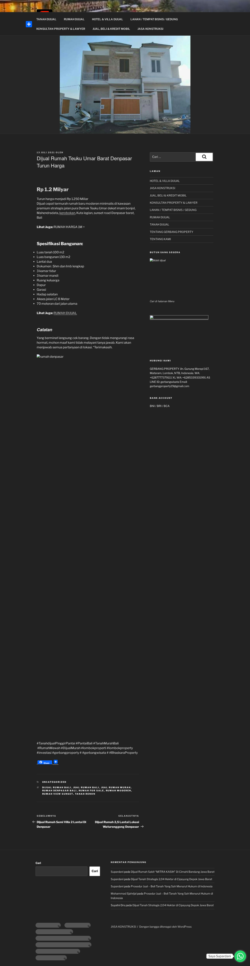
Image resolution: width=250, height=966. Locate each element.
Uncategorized (54, 782)
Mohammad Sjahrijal (124, 893)
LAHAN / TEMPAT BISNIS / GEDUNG (154, 19)
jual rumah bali (86, 787)
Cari (38, 863)
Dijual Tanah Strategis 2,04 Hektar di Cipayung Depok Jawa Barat (171, 879)
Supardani (117, 871)
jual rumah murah (116, 787)
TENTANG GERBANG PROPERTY (171, 231)
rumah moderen (118, 790)
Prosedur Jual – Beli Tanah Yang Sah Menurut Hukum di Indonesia (171, 886)
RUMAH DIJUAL (74, 19)
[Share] (29, 24)
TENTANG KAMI (160, 239)
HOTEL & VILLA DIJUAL (107, 19)
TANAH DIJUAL (46, 19)
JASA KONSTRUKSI (150, 28)
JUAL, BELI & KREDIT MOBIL (111, 28)
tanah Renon (85, 794)
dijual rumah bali (56, 787)
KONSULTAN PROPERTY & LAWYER (60, 28)
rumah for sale (91, 790)
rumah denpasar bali (59, 790)
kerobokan (67, 213)
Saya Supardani (219, 956)
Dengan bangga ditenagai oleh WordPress (165, 926)
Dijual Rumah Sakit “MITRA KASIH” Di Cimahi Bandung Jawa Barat (172, 871)
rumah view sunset (57, 794)
